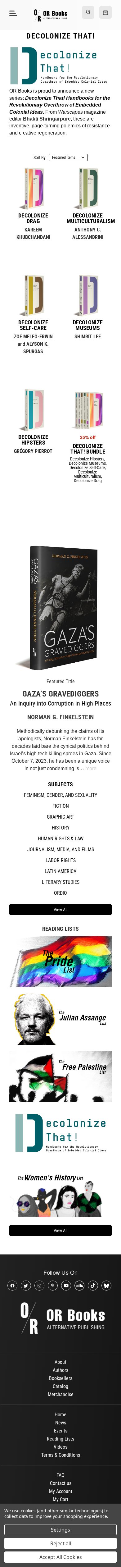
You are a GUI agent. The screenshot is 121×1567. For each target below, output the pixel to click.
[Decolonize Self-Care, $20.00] (33, 296)
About (60, 1362)
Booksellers (60, 1378)
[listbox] (68, 157)
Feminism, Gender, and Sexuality (60, 795)
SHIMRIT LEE (87, 337)
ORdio (60, 893)
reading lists (60, 928)
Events (60, 1431)
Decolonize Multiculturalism (88, 218)
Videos (60, 1447)
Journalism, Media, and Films (60, 849)
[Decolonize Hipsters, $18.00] (33, 410)
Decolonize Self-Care (33, 325)
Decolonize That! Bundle (87, 449)
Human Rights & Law (60, 839)
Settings (60, 1529)
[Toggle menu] (12, 12)
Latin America (60, 871)
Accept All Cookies (60, 1557)
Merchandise (61, 1394)
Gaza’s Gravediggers (60, 693)
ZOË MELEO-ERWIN (33, 337)
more (90, 768)
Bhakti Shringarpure (47, 118)
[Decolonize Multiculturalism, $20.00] (88, 188)
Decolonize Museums (88, 325)
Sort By (40, 157)
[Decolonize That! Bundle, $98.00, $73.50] (88, 410)
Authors (60, 1370)
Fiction (60, 806)
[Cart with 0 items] (105, 12)
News (60, 1423)
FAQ (60, 1475)
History (60, 828)
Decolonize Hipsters (33, 439)
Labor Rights (61, 860)
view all (60, 909)
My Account (60, 1491)
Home (60, 1415)
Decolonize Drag (33, 218)
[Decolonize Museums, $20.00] (88, 296)
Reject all (60, 1543)
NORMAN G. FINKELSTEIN (60, 717)
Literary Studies (60, 882)
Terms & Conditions (60, 1455)
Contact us (60, 1483)
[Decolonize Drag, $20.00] (33, 188)
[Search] (88, 12)
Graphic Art (60, 817)
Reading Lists (60, 1439)
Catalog (60, 1386)
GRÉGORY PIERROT (33, 451)
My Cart (60, 1499)
